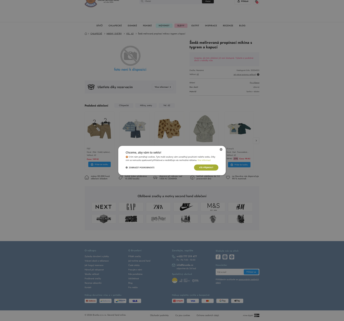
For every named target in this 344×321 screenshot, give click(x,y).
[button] (140, 167)
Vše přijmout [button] (206, 167)
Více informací (204, 160)
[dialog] (172, 160)
